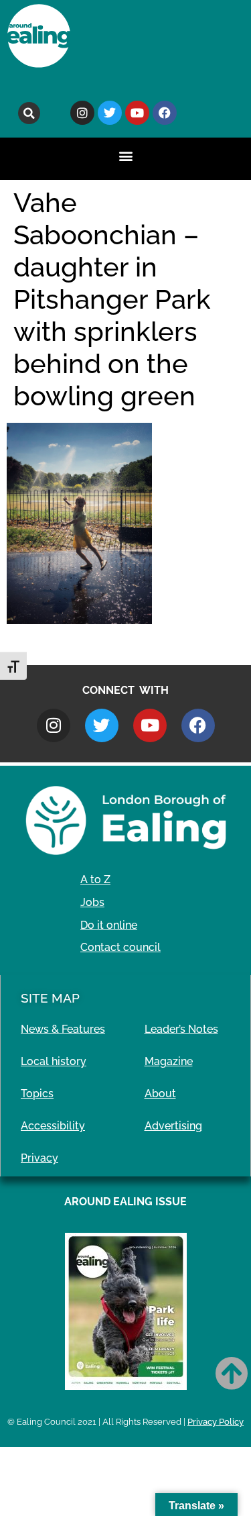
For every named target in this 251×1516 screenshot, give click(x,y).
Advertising (173, 1125)
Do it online (108, 925)
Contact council (120, 947)
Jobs (92, 902)
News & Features (63, 1029)
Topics (37, 1093)
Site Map (50, 998)
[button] (29, 113)
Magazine (169, 1061)
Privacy (39, 1158)
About (160, 1093)
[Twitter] (110, 113)
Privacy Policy (215, 1422)
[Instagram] (82, 113)
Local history (53, 1061)
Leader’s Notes (181, 1029)
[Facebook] (165, 113)
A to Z (95, 879)
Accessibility (53, 1125)
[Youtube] (137, 113)
